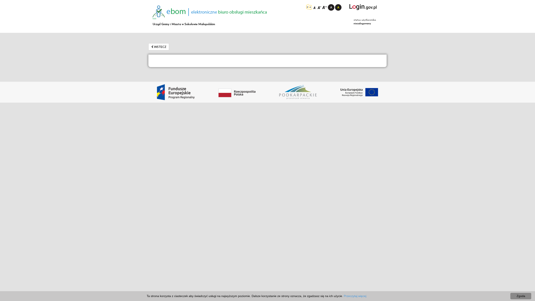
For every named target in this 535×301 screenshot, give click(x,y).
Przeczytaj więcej (355, 296)
